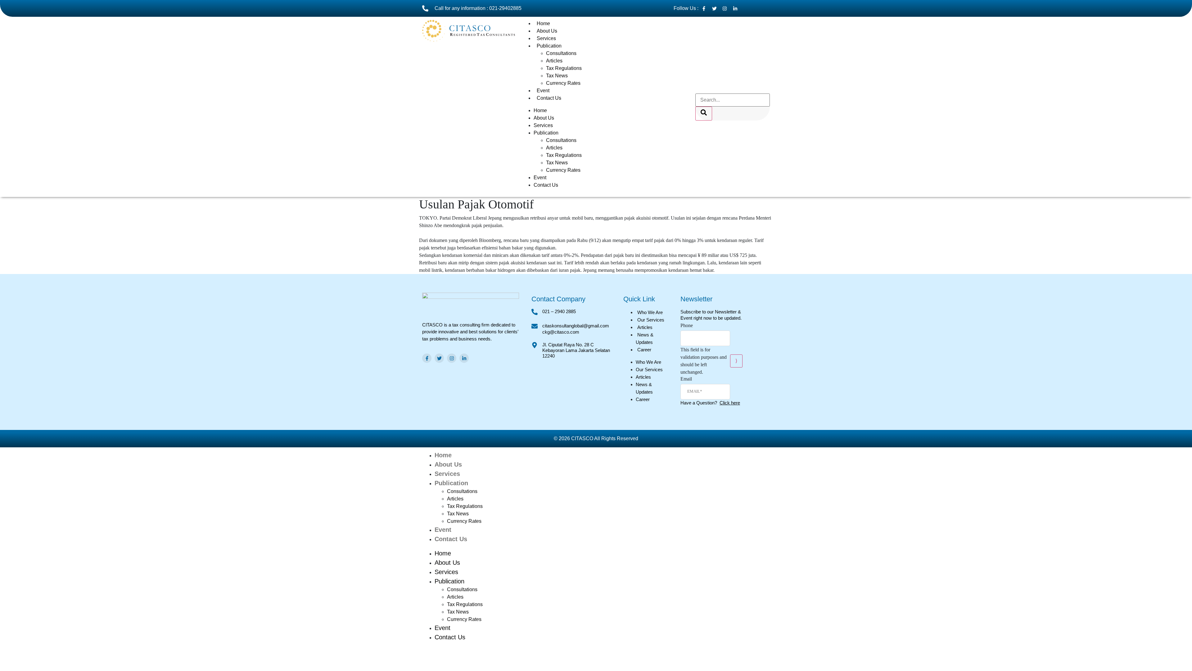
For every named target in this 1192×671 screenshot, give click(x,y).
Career (644, 349)
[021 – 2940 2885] (534, 312)
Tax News (557, 75)
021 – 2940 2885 (559, 311)
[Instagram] (451, 358)
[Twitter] (439, 358)
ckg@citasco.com (560, 332)
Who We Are (650, 312)
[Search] (703, 114)
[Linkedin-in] (464, 358)
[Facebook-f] (426, 358)
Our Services (650, 319)
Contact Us (549, 98)
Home (543, 23)
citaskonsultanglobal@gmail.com (575, 325)
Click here (730, 402)
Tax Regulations (564, 68)
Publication (549, 45)
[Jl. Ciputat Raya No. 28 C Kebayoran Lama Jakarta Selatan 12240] (534, 345)
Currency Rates (563, 83)
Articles (554, 60)
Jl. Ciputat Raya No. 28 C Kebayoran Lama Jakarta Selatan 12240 (576, 350)
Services (546, 38)
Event (543, 90)
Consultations (561, 53)
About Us (547, 31)
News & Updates (644, 338)
